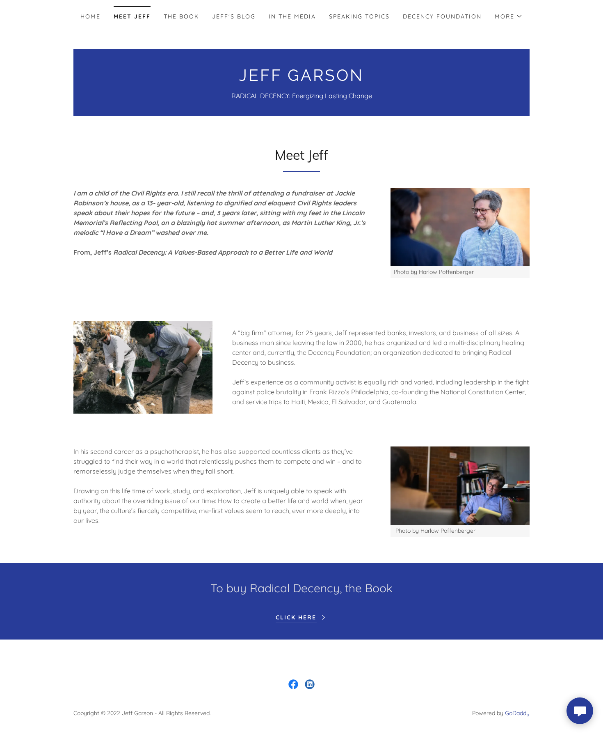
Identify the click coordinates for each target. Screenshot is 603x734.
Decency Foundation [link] (442, 16)
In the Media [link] (292, 16)
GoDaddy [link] (517, 713)
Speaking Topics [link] (359, 16)
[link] (301, 78)
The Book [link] (181, 16)
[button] (509, 16)
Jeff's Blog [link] (234, 16)
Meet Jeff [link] (132, 16)
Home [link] (90, 16)
